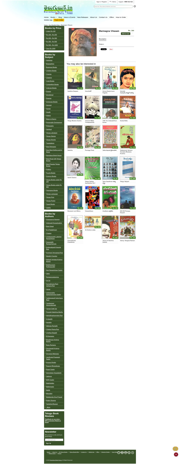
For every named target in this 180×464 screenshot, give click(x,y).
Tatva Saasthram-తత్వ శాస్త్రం (109, 182)
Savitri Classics (72, 177)
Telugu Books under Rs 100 (54, 181)
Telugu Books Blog (74, 452)
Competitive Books (52, 84)
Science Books (51, 176)
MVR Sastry (50, 380)
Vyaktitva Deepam (73, 91)
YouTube (125, 452)
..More (48, 407)
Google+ (129, 452)
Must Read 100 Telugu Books (53, 160)
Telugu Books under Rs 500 (54, 186)
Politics (48, 169)
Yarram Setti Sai (51, 309)
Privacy (59, 453)
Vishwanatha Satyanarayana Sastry (53, 293)
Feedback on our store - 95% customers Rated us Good (53, 420)
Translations (50, 143)
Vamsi (48, 289)
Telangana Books (52, 190)
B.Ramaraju (50, 336)
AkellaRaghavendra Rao (54, 315)
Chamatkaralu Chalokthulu (72, 241)
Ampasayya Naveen (53, 219)
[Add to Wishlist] (132, 33)
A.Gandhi (49, 319)
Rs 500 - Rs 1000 (52, 45)
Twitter (118, 452)
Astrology (49, 60)
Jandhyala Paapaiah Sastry (53, 358)
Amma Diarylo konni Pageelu (108, 92)
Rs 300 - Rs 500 (51, 41)
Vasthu (48, 207)
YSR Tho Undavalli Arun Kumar (110, 121)
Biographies (50, 64)
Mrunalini (49, 393)
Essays (48, 91)
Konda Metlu (124, 120)
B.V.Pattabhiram (51, 230)
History (48, 115)
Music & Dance (51, 119)
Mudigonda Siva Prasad (54, 397)
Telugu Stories (51, 136)
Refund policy (52, 453)
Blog (60, 17)
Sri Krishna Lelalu (90, 230)
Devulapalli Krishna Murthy (52, 349)
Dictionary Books (51, 102)
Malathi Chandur (51, 256)
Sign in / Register (101, 2)
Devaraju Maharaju (52, 354)
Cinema (48, 74)
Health (48, 112)
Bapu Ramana (51, 345)
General (48, 105)
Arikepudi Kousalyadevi (54, 223)
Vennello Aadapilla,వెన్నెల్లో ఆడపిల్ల (127, 92)
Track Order (58, 20)
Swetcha (70, 150)
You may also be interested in (81, 64)
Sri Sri (48, 280)
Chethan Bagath (51, 333)
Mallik (48, 390)
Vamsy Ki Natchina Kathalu (108, 241)
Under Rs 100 (50, 31)
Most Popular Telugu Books (53, 165)
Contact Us (103, 17)
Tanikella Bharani (52, 404)
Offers (111, 17)
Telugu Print (50, 197)
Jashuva (49, 376)
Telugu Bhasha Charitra (74, 120)
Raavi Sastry (50, 369)
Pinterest (132, 452)
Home (46, 17)
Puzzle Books (50, 173)
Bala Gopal (50, 226)
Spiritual (49, 129)
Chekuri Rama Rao (52, 329)
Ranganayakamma (52, 277)
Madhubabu (50, 383)
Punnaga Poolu (89, 150)
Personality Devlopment (54, 122)
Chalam (48, 233)
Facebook (122, 452)
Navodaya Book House (54, 155)
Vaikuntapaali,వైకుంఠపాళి (109, 150)
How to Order (121, 17)
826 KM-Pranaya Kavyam (125, 211)
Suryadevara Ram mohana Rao (52, 285)
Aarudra (48, 322)
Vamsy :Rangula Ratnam (127, 240)
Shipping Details (105, 452)
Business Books (51, 67)
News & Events (69, 17)
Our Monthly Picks (54, 25)
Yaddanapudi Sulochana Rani (54, 299)
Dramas (48, 98)
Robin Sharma (51, 400)
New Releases (82, 17)
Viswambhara (89, 211)
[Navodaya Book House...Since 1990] (58, 12)
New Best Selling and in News (54, 151)
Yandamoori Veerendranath (51, 304)
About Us (93, 17)
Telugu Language (52, 194)
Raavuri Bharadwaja (53, 366)
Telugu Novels (51, 140)
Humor (48, 109)
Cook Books (50, 81)
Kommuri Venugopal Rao (54, 253)
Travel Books (50, 204)
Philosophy (50, 126)
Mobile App (48, 20)
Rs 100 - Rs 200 (51, 35)
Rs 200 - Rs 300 (51, 38)
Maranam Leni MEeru (74, 211)
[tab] (102, 39)
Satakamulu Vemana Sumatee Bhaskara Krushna (126, 151)
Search (48, 452)
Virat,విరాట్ (88, 91)
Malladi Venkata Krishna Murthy (54, 260)
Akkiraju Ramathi (52, 326)
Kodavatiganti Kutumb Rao (53, 248)
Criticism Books (51, 88)
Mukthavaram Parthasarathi (50, 266)
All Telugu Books (63, 452)
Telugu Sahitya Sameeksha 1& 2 (90, 182)
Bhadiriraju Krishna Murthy (52, 340)
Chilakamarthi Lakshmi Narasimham (53, 237)
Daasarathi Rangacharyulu (51, 243)
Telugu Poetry (50, 201)
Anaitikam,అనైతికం (108, 211)
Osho (48, 273)
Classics (49, 77)
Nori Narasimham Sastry (54, 270)
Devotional (49, 95)
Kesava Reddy (51, 362)
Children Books (51, 71)
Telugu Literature (51, 133)
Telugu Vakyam (124, 181)
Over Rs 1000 (50, 48)
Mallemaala (50, 387)
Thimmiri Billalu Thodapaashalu (89, 121)
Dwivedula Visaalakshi (53, 373)
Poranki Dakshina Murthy (54, 312)
